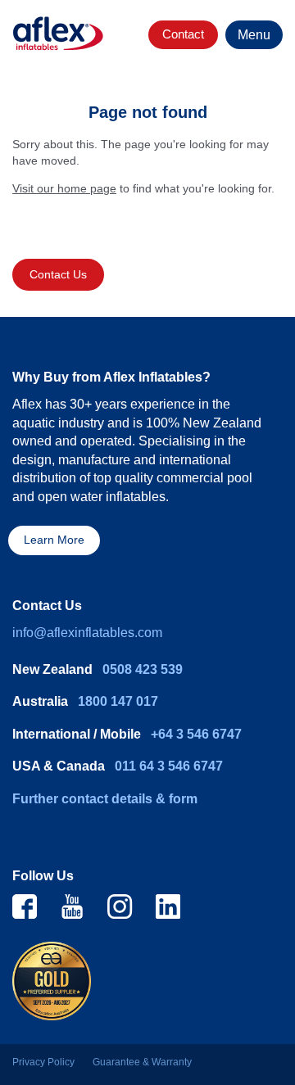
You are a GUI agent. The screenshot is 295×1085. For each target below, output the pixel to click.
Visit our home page (64, 188)
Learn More (54, 540)
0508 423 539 (142, 669)
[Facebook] (24, 905)
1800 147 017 (118, 701)
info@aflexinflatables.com (87, 633)
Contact (183, 34)
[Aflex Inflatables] (58, 33)
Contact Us (58, 275)
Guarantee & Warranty (142, 1062)
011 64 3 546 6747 (169, 766)
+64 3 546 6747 (196, 734)
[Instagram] (119, 905)
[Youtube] (72, 905)
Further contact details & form (104, 799)
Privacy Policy (43, 1062)
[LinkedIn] (168, 905)
